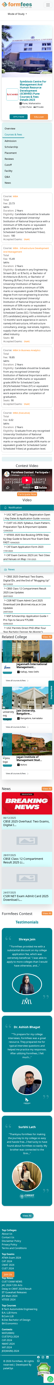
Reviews (9, 159)
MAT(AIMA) (8, 1333)
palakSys (8, 1368)
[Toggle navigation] (48, 5)
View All (47, 636)
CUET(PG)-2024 (10, 1336)
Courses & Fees (13, 134)
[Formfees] (17, 5)
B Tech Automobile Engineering (19, 1309)
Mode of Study (16, 14)
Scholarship (11, 147)
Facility (8, 170)
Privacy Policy (9, 1244)
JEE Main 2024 (9, 1296)
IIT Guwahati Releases (14, 1292)
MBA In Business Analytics (26, 350)
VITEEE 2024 (8, 1299)
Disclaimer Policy (11, 1241)
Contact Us (8, 1237)
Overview (10, 128)
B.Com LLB (8, 1316)
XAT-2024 (7, 1347)
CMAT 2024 (8, 1264)
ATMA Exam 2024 (11, 1257)
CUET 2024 (8, 1268)
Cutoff (8, 164)
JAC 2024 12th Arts (12, 1285)
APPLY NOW (18, 116)
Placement (11, 153)
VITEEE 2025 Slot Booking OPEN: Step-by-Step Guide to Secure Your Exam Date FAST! (26, 538)
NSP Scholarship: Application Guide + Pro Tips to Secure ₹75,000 (25, 619)
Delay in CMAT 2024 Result (17, 1288)
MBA (15, 196)
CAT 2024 (7, 1261)
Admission (10, 141)
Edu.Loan (39, 116)
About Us (7, 1233)
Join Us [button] (8, 1274)
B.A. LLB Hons (9, 1312)
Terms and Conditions (14, 1248)
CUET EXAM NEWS (12, 1281)
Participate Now (27, 494)
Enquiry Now (51, 692)
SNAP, (27, 239)
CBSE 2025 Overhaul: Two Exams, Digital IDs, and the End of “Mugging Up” (26, 580)
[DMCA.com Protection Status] (43, 1370)
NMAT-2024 (8, 1343)
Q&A (7, 176)
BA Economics (10, 1323)
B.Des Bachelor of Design (16, 1319)
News (8, 182)
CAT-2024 (7, 1340)
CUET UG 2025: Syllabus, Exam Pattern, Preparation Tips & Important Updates (26, 526)
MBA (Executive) (21, 412)
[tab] (10, 129)
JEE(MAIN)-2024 (10, 1351)
